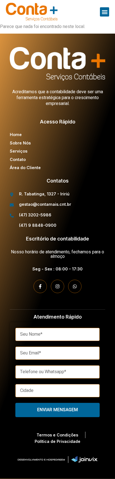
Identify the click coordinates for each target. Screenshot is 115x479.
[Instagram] (57, 286)
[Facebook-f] (40, 286)
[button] (104, 12)
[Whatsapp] (75, 286)
